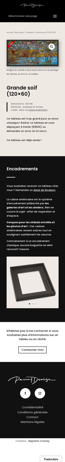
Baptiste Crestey (39, 441)
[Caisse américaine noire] (33, 307)
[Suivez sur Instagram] (40, 393)
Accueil (10, 32)
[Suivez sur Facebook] (25, 393)
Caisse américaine (37, 109)
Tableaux (29, 32)
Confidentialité (32, 407)
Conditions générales (32, 412)
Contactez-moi (32, 350)
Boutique (19, 32)
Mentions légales (33, 422)
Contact (32, 417)
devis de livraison (35, 131)
